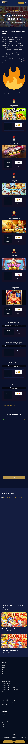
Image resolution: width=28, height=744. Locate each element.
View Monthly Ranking (8, 405)
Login (3, 724)
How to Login (5, 685)
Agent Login (4, 722)
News (3, 667)
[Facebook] (14, 734)
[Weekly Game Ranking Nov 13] (14, 641)
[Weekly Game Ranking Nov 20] (14, 619)
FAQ (2, 691)
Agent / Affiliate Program (8, 702)
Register (3, 726)
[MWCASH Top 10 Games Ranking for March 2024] (14, 550)
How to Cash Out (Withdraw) (9, 689)
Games (3, 669)
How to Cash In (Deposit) (8, 687)
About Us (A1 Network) (8, 700)
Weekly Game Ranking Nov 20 (9, 628)
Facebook (4, 714)
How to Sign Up (5, 683)
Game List (4, 671)
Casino (3, 665)
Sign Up (21, 2)
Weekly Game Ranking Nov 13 (9, 650)
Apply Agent (4, 704)
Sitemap (3, 706)
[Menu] (25, 3)
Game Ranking (21, 22)
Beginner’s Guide (6, 681)
